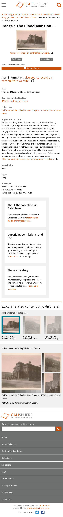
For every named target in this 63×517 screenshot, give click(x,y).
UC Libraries (44, 505)
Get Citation (16, 59)
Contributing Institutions (13, 451)
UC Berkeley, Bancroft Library (15, 14)
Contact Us (6, 499)
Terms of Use (8, 478)
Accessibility (7, 492)
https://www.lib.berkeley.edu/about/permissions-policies (28, 159)
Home (4, 437)
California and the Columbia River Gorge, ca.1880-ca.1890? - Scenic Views (31, 16)
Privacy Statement (10, 485)
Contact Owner (33, 68)
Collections (7, 458)
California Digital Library (38, 508)
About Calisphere (9, 444)
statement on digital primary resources (23, 219)
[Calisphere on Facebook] (42, 512)
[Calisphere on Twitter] (37, 512)
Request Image (46, 59)
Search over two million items (18, 424)
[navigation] (4, 5)
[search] (59, 5)
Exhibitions (6, 464)
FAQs (4, 471)
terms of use (13, 256)
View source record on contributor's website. (27, 79)
